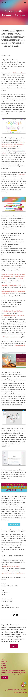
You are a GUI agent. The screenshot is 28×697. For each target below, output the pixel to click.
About (2, 658)
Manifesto (3, 665)
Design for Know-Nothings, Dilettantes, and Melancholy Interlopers (13, 144)
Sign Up (14, 646)
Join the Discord (14, 524)
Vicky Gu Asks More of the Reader (13, 311)
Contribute (4, 661)
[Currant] (5, 2)
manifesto (22, 174)
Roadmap (3, 663)
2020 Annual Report (19, 73)
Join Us (3, 659)
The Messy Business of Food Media (13, 315)
